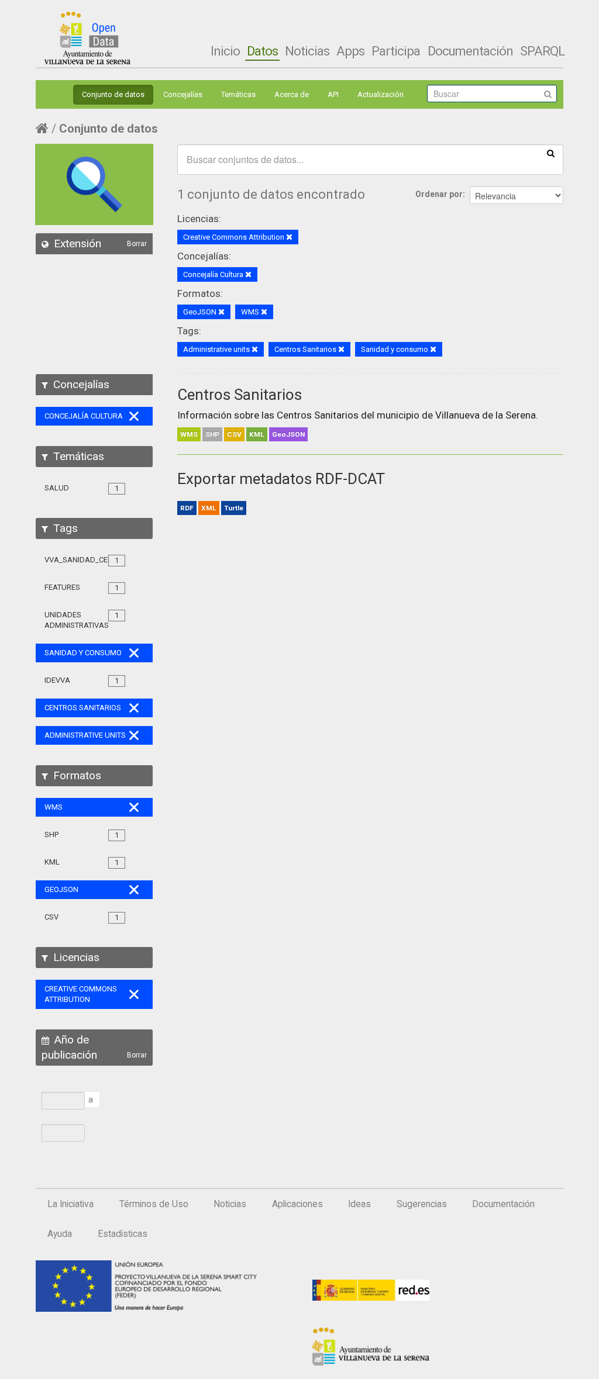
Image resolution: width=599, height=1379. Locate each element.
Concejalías (182, 94)
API (333, 94)
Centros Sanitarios (239, 394)
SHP (212, 434)
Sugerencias (422, 1204)
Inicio (225, 50)
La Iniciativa (70, 1204)
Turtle (233, 508)
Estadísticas (122, 1234)
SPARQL (542, 50)
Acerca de (291, 94)
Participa (395, 50)
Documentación (470, 50)
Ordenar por (439, 194)
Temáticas (238, 94)
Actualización (380, 94)
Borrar (137, 244)
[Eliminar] (289, 237)
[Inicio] (87, 38)
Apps (350, 50)
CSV (234, 434)
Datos (262, 50)
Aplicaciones (297, 1204)
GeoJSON (288, 434)
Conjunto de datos (113, 94)
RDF (187, 508)
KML (256, 434)
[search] (551, 152)
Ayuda (59, 1234)
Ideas (359, 1204)
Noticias (307, 50)
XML (208, 508)
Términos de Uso (153, 1204)
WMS (189, 434)
